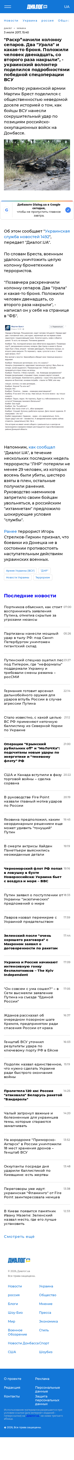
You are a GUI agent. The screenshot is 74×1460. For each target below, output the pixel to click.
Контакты (12, 1396)
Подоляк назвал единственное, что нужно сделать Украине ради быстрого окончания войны (33, 1070)
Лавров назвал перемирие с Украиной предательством (30, 919)
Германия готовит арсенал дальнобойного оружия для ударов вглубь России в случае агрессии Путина (33, 697)
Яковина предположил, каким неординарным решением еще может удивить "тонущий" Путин (33, 826)
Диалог (8, 28)
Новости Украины (17, 577)
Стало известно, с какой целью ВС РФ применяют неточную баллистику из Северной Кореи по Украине (33, 723)
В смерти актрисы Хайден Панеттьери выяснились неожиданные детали (28, 850)
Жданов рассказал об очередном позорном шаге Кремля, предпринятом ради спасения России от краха (31, 1021)
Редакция (12, 1387)
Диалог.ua (32, 1415)
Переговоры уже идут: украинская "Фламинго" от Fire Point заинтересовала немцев (32, 1193)
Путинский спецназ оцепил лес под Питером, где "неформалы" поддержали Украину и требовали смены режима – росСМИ (34, 668)
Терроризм (43, 577)
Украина (21, 28)
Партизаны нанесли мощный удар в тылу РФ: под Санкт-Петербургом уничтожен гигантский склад (31, 640)
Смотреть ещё (19, 1236)
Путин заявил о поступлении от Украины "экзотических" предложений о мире (33, 899)
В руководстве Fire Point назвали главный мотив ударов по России (33, 801)
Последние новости (30, 596)
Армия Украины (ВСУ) (20, 570)
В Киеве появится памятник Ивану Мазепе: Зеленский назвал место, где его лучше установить (30, 1217)
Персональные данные (47, 1389)
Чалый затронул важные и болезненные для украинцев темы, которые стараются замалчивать (31, 1119)
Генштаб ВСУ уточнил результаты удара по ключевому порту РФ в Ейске (31, 1046)
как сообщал (42, 447)
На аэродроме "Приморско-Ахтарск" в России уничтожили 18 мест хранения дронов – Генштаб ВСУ (33, 1146)
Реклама (42, 1379)
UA (66, 7)
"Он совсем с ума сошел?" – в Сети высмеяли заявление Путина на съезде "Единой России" (31, 995)
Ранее (10, 531)
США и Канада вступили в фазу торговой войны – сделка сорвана (33, 779)
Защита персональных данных (47, 1400)
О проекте (12, 1379)
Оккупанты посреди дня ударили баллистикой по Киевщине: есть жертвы (27, 1170)
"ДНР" (45, 570)
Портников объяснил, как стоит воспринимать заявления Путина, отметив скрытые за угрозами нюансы (33, 613)
